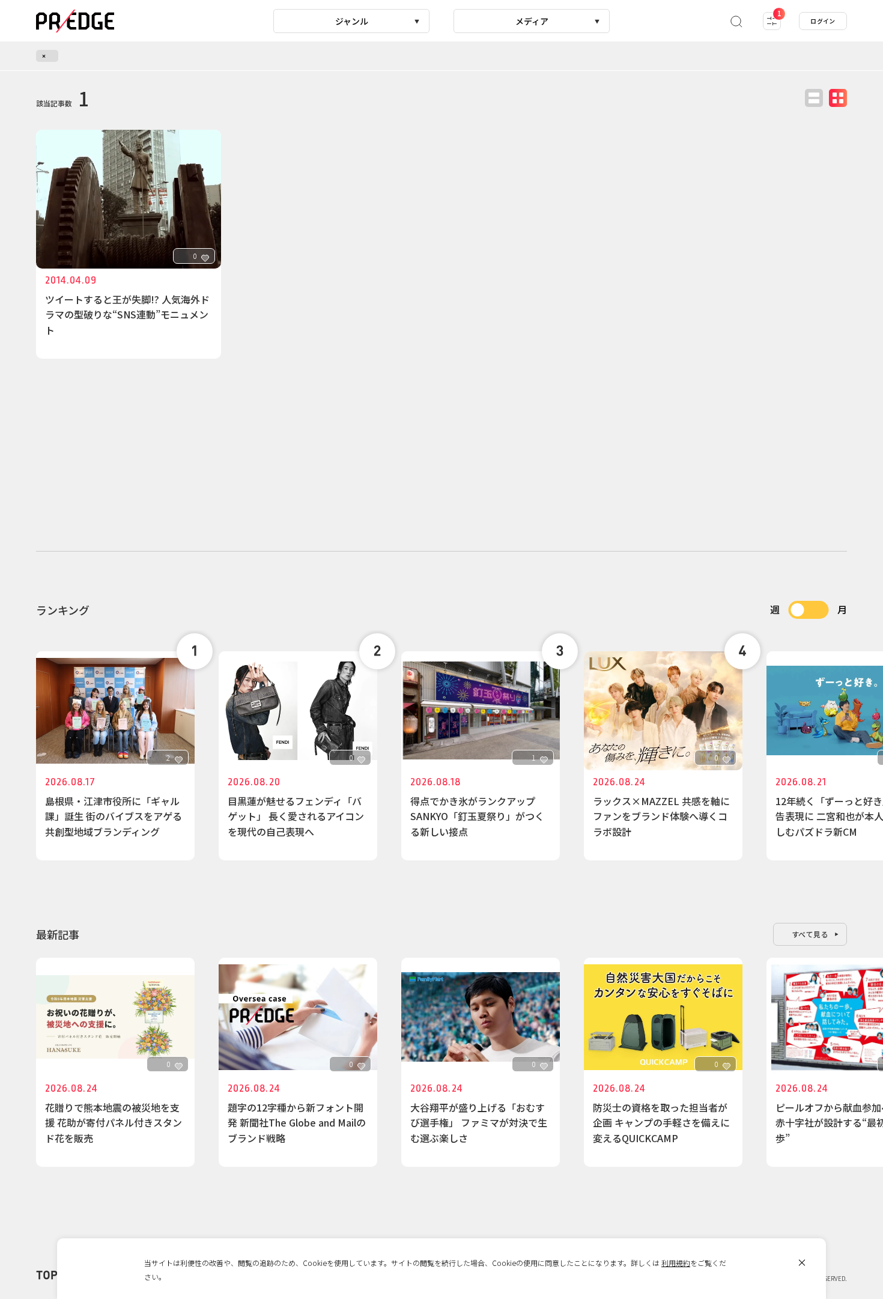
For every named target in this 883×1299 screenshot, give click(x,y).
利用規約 (675, 1263)
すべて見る (810, 934)
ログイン (823, 20)
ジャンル (351, 21)
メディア (531, 21)
